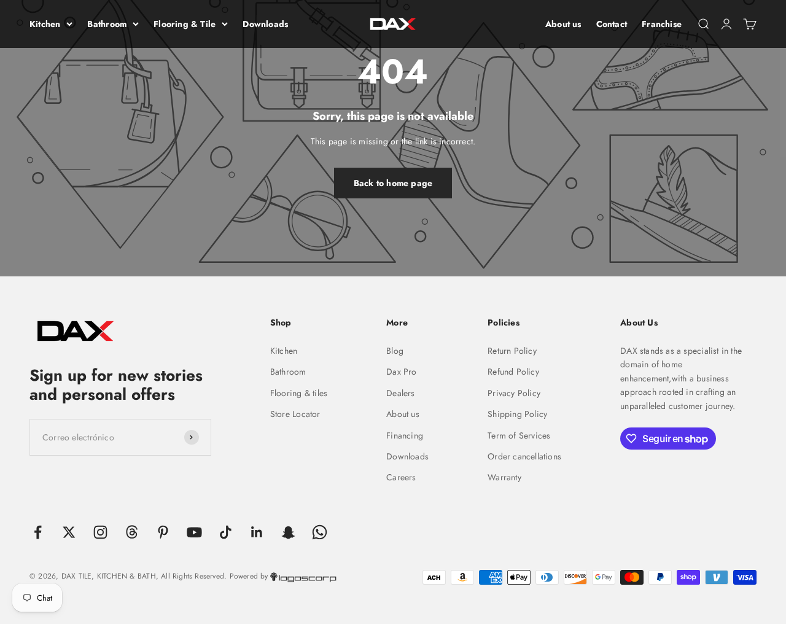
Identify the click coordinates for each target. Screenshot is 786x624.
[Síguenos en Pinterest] (163, 532)
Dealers (400, 393)
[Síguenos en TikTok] (225, 532)
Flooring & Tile (185, 24)
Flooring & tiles (298, 393)
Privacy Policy (514, 393)
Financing (404, 435)
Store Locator (295, 414)
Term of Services (519, 435)
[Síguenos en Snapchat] (288, 532)
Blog (394, 351)
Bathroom (106, 24)
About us (563, 24)
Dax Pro (401, 371)
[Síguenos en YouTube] (194, 532)
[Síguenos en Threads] (131, 532)
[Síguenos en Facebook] (37, 532)
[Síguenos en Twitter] (69, 532)
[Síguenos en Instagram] (100, 532)
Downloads (265, 24)
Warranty (504, 477)
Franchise (662, 24)
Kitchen (44, 24)
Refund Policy (513, 371)
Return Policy (512, 351)
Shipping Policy (517, 414)
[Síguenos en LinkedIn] (257, 532)
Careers (401, 477)
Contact (611, 24)
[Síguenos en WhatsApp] (319, 532)
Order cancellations (524, 456)
